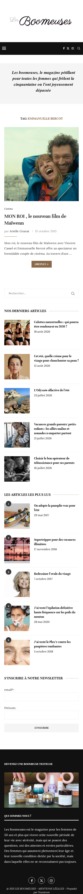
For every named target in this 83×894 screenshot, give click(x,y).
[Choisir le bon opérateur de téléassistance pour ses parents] (17, 469)
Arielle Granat (19, 231)
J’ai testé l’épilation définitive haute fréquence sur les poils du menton (54, 612)
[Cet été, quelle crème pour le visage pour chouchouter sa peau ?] (17, 366)
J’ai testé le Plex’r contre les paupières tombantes (52, 644)
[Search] (79, 48)
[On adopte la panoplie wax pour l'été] (17, 516)
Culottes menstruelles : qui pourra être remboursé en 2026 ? (56, 324)
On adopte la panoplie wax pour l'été (54, 508)
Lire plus (40, 264)
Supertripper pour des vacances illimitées (55, 542)
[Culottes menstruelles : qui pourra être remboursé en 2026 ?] (17, 332)
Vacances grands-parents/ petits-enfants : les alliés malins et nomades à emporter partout (55, 429)
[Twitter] (68, 48)
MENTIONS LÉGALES (51, 888)
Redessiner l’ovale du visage (52, 574)
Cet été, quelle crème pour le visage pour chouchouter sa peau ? (56, 358)
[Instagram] (73, 48)
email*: (9, 690)
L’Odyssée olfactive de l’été (51, 390)
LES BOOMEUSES (25, 888)
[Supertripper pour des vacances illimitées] (17, 550)
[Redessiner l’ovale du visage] (17, 584)
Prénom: (10, 708)
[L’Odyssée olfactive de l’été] (17, 400)
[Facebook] (63, 48)
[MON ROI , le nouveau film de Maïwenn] (41, 164)
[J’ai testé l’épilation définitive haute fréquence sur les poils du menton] (17, 618)
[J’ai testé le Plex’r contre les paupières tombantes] (17, 652)
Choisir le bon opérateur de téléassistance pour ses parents (54, 461)
